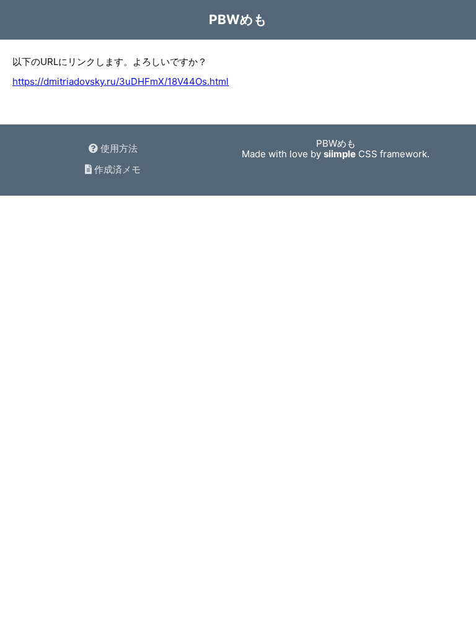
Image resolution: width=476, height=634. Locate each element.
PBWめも (238, 19)
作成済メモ (116, 169)
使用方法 (118, 148)
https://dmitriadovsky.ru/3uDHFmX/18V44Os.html (120, 81)
